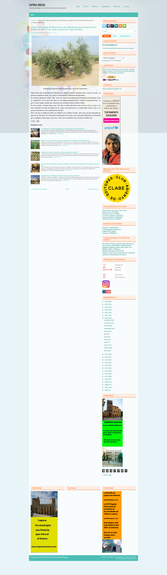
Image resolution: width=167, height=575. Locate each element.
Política (85, 6)
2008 (106, 385)
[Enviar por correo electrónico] (32, 121)
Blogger (65, 557)
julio (105, 334)
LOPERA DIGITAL (37, 5)
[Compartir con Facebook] (38, 121)
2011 (106, 376)
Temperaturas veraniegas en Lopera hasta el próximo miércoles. (60, 175)
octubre (107, 326)
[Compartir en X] (36, 121)
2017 (106, 360)
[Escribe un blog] (34, 121)
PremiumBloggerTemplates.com (126, 558)
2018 (106, 357)
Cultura (126, 6)
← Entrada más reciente (39, 189)
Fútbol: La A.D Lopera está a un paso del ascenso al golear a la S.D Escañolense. (65, 140)
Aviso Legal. (117, 6)
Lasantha (133, 557)
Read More (60, 133)
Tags (114, 36)
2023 (106, 310)
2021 (106, 315)
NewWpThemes (113, 557)
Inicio (78, 6)
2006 (106, 390)
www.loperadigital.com (40, 32)
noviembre (107, 323)
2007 (106, 387)
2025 (106, 304)
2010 (106, 379)
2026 (106, 301)
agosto (106, 331)
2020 (106, 318)
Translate (118, 61)
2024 (106, 307)
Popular (106, 36)
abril (105, 342)
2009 (106, 382)
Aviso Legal (107, 475)
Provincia (95, 6)
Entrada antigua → (94, 189)
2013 (106, 371)
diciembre (107, 320)
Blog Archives (125, 36)
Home (33, 20)
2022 (106, 312)
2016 (106, 362)
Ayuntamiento (105, 6)
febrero (106, 348)
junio (106, 337)
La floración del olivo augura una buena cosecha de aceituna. (59, 152)
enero (106, 350)
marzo (106, 345)
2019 (106, 354)
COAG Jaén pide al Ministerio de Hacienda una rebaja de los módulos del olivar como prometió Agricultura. (63, 28)
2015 (106, 365)
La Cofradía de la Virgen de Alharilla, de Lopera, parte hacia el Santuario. (63, 129)
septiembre (108, 328)
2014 (106, 368)
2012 (106, 374)
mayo (106, 339)
